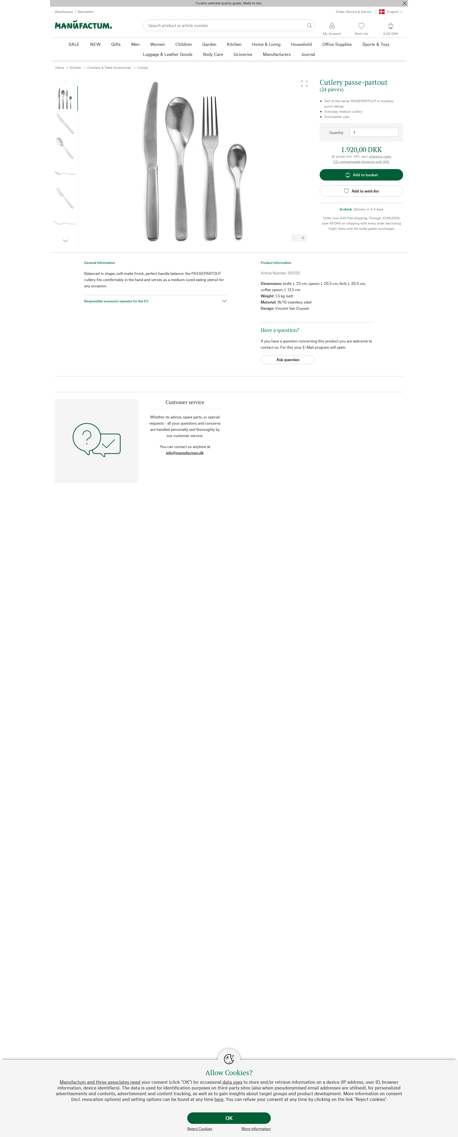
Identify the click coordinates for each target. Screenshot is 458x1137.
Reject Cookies (199, 1128)
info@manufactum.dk (185, 452)
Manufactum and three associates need (100, 1082)
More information (256, 1128)
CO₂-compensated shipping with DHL (361, 162)
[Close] (404, 3)
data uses (232, 1082)
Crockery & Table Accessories (109, 67)
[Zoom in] (303, 238)
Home (59, 67)
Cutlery (142, 67)
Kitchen (75, 67)
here (219, 1099)
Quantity (336, 132)
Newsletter (86, 12)
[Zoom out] (295, 238)
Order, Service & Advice (353, 12)
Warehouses (64, 12)
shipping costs (380, 156)
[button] (304, 83)
